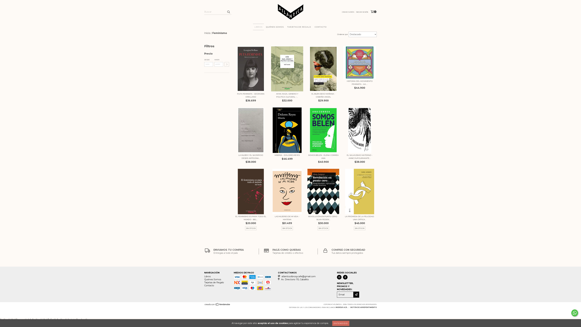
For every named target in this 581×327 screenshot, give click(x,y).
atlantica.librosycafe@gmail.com (299, 276)
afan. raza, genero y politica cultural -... (287, 95)
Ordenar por (342, 34)
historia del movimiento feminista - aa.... (360, 82)
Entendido (341, 323)
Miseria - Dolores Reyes (287, 155)
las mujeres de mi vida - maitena (287, 218)
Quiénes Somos (275, 27)
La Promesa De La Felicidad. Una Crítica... (359, 218)
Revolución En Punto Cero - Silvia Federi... (323, 218)
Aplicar (227, 64)
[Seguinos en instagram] (339, 277)
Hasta (216, 60)
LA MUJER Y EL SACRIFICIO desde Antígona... (250, 156)
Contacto (321, 27)
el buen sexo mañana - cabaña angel (323, 95)
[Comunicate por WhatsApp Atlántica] (574, 312)
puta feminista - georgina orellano (250, 95)
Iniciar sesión (362, 12)
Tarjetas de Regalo (299, 27)
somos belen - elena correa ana (323, 156)
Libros (258, 27)
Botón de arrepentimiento (363, 307)
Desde (207, 60)
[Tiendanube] (217, 305)
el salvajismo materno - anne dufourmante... (360, 156)
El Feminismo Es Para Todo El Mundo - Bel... (250, 218)
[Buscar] (228, 12)
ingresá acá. (342, 307)
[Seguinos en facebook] (345, 277)
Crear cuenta (348, 12)
